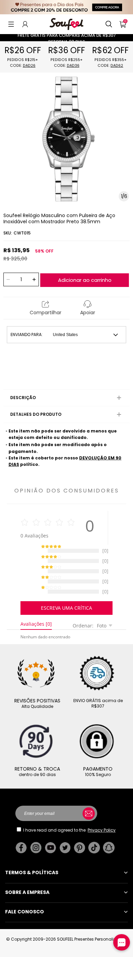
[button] (11, 24)
